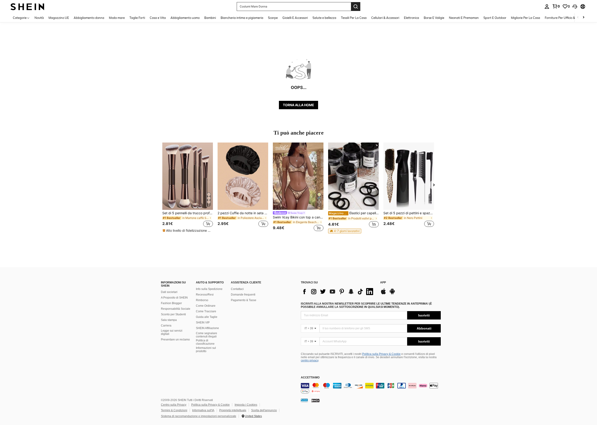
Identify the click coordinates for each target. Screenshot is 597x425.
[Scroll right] (583, 17)
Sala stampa (169, 320)
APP (383, 282)
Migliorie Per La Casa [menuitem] (525, 18)
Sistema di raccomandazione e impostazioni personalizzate (198, 416)
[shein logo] (27, 6)
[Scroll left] (578, 17)
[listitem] (187, 188)
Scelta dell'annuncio (264, 410)
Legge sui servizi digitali (171, 332)
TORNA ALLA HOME (298, 105)
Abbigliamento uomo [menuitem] (185, 18)
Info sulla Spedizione (209, 289)
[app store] (383, 293)
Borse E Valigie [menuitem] (434, 18)
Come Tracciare (206, 311)
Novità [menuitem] (39, 18)
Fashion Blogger (171, 303)
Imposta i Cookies (246, 404)
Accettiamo (310, 377)
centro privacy (309, 360)
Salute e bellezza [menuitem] (324, 18)
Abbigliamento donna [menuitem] (89, 18)
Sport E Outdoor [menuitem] (494, 18)
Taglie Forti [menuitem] (137, 18)
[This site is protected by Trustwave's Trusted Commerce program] (304, 400)
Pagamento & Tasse (243, 300)
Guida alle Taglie (206, 317)
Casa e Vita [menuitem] (158, 18)
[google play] (392, 293)
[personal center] (547, 6)
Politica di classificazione (205, 342)
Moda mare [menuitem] (117, 18)
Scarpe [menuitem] (273, 18)
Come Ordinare (205, 305)
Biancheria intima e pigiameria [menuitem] (242, 18)
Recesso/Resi (205, 294)
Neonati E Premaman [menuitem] (464, 18)
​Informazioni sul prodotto (206, 349)
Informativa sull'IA (203, 410)
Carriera (166, 325)
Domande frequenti (243, 294)
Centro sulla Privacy (173, 404)
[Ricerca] (355, 6)
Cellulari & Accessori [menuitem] (385, 18)
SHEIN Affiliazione (207, 328)
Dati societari (169, 292)
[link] (556, 6)
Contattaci (237, 289)
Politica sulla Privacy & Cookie (381, 354)
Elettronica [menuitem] (411, 18)
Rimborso (202, 300)
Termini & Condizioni (174, 410)
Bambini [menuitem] (210, 18)
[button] (575, 6)
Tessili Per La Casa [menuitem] (354, 18)
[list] (338, 291)
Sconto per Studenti (173, 314)
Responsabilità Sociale (175, 308)
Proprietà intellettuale (232, 410)
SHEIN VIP (203, 322)
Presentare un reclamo (175, 339)
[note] (187, 230)
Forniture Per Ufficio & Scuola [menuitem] (565, 18)
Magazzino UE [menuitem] (59, 18)
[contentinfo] (371, 388)
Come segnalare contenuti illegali (206, 335)
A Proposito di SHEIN (174, 297)
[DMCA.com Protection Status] (315, 400)
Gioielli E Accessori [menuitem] (295, 18)
